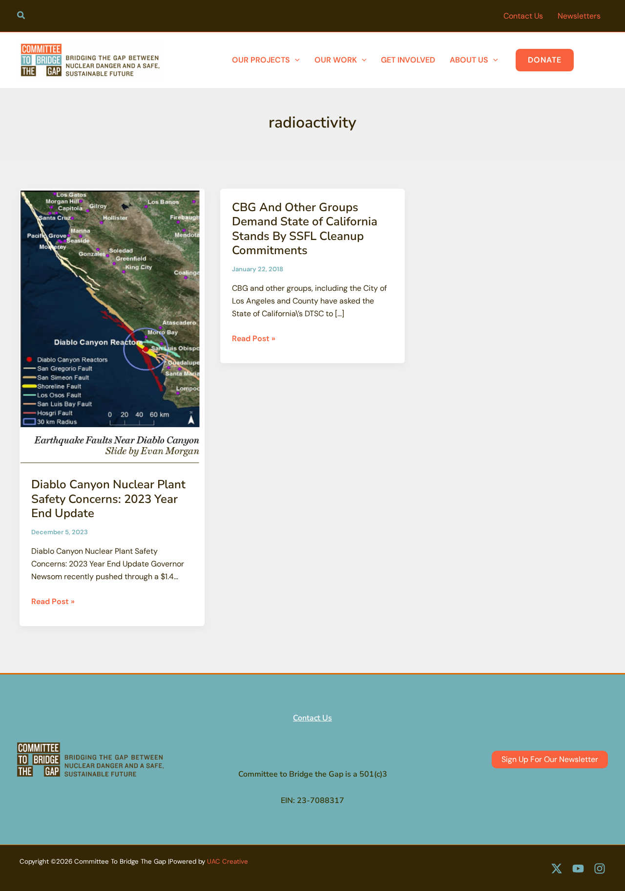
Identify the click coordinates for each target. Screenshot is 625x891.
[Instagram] (599, 868)
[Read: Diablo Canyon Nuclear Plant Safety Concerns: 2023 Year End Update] (112, 327)
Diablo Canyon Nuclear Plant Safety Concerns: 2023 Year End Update (108, 499)
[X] (556, 868)
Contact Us (312, 718)
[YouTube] (578, 868)
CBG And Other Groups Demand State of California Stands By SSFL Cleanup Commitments (304, 229)
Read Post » (53, 602)
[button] (21, 16)
